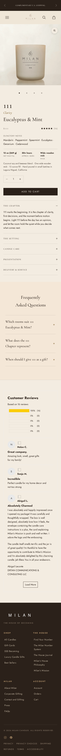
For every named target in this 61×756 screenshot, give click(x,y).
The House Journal (43, 655)
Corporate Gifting (13, 693)
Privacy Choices (26, 743)
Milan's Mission (41, 670)
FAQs (7, 711)
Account (38, 688)
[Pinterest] (11, 737)
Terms (20, 749)
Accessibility (35, 749)
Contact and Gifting (14, 699)
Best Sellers (10, 662)
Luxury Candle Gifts (14, 657)
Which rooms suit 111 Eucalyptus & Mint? (19, 324)
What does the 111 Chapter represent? (17, 343)
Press (7, 705)
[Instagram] (5, 737)
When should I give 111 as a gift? (26, 359)
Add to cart (31, 191)
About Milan (10, 688)
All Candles (10, 639)
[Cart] (54, 17)
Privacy (8, 743)
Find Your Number (43, 639)
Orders (37, 693)
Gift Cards (9, 645)
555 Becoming (11, 651)
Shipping (45, 743)
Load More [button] (30, 584)
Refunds (9, 749)
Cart (36, 699)
